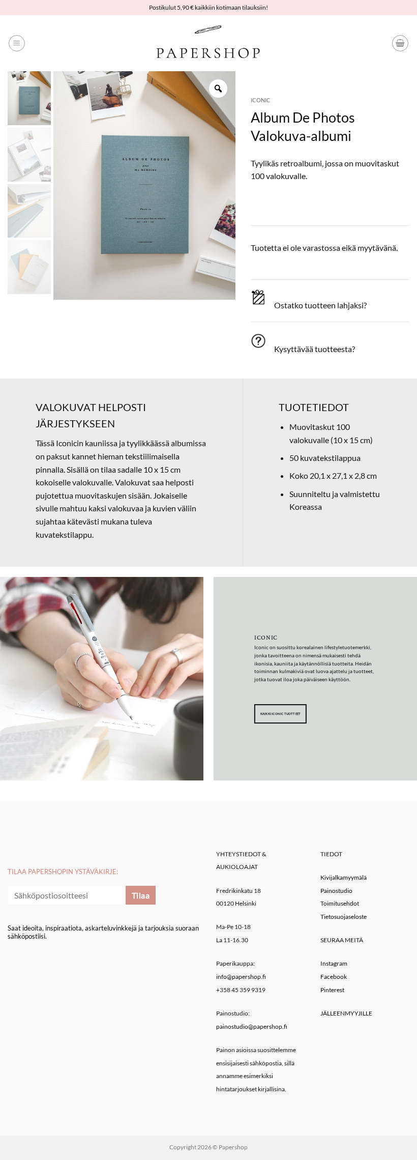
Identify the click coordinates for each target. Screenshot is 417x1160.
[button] (17, 43)
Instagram (333, 963)
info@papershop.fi (241, 976)
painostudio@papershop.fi (251, 1026)
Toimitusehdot (339, 903)
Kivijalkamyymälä (343, 877)
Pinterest (332, 990)
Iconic (261, 100)
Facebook (333, 976)
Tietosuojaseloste (343, 916)
